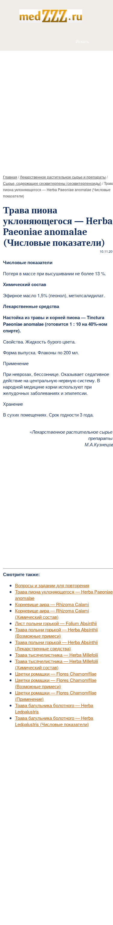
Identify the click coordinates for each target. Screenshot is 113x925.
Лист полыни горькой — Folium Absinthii (56, 623)
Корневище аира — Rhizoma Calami (52, 604)
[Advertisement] (56, 110)
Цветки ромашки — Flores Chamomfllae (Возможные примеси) (55, 683)
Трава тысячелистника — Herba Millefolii (56, 655)
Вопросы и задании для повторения (52, 585)
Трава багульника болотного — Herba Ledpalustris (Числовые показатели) (54, 721)
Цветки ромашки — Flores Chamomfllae (55, 673)
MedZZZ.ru (36, 905)
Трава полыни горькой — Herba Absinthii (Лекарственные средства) (56, 645)
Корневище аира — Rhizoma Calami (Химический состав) (52, 613)
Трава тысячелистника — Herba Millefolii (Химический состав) (56, 664)
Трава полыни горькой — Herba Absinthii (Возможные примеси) (56, 632)
